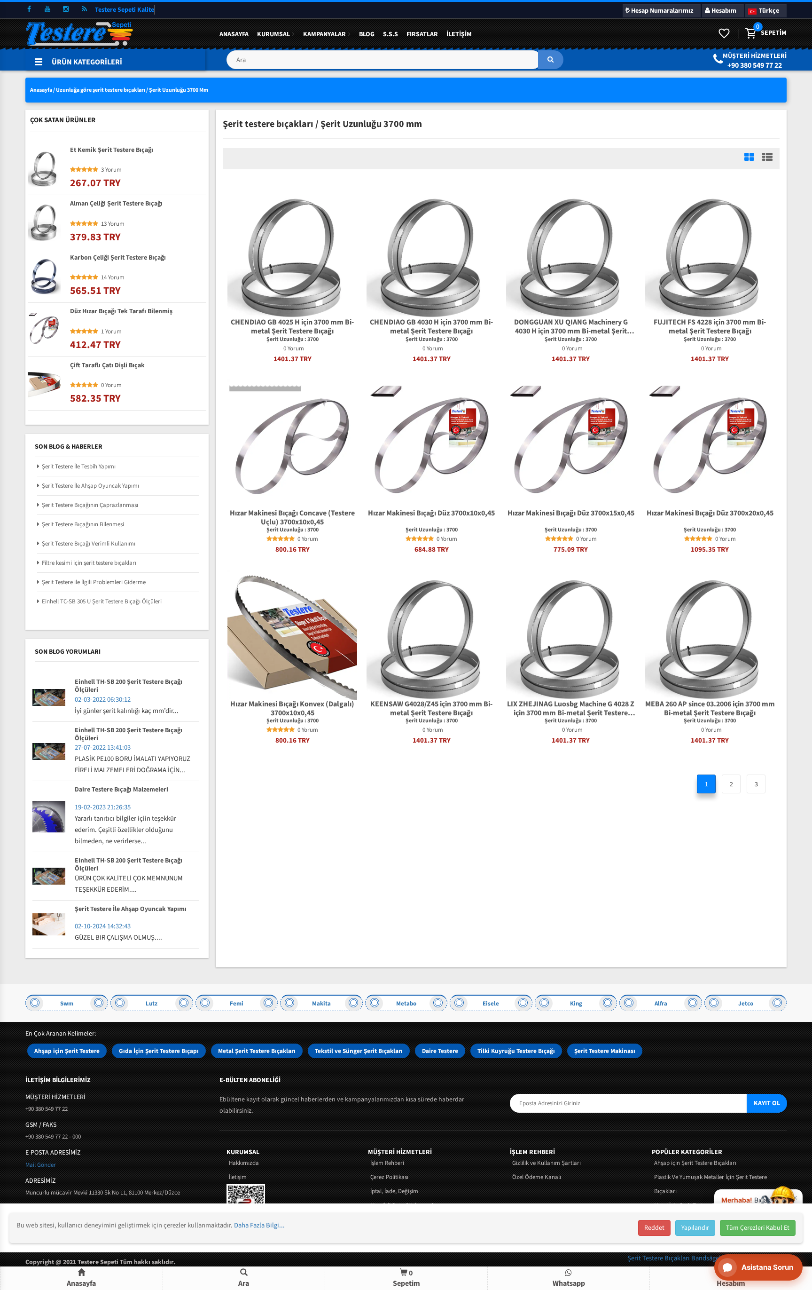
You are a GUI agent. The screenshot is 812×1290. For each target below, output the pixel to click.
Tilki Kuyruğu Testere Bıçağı (516, 1050)
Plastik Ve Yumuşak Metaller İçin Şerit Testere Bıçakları (710, 1184)
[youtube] (47, 9)
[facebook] (29, 9)
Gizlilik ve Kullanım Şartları (546, 1163)
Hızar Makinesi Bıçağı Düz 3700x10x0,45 (431, 513)
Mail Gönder (40, 1165)
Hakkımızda (244, 1163)
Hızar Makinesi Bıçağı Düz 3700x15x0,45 (571, 513)
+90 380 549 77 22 (754, 65)
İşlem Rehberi (387, 1163)
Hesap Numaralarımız (661, 11)
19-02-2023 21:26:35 (103, 807)
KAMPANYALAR (324, 34)
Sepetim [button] (406, 1278)
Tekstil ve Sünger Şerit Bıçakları (359, 1050)
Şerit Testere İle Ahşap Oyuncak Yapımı (90, 486)
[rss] (84, 9)
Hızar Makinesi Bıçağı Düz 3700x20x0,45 (710, 513)
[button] (394, 63)
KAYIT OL (767, 1103)
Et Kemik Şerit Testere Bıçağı (111, 150)
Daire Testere (440, 1050)
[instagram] (65, 9)
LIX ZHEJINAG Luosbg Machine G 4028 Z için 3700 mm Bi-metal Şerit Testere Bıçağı (570, 709)
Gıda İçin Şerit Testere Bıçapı (159, 1050)
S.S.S (390, 34)
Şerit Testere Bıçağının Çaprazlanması (90, 505)
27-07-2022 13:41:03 (103, 747)
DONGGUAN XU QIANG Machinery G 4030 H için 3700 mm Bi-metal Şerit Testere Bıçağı (571, 327)
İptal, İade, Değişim (394, 1191)
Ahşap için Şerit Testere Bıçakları (695, 1163)
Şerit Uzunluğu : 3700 (292, 339)
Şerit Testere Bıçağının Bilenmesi (83, 524)
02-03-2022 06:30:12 (103, 699)
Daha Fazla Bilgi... (259, 1225)
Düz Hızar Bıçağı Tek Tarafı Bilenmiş (121, 312)
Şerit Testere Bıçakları (659, 1258)
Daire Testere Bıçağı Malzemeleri (121, 790)
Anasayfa (234, 34)
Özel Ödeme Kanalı (536, 1177)
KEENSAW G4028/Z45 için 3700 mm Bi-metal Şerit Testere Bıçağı (431, 709)
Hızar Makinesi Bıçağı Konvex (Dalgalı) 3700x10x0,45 (292, 709)
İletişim (459, 34)
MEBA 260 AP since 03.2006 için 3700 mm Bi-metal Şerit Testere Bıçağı (710, 709)
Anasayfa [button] (81, 1283)
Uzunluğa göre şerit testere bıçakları (100, 90)
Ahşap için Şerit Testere (67, 1050)
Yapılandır (695, 1228)
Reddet (654, 1228)
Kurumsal (273, 34)
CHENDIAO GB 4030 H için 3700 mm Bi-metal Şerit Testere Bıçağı (431, 327)
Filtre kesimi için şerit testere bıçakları (89, 563)
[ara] (550, 59)
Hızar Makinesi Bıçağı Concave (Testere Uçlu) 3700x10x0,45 (292, 518)
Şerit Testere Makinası (604, 1050)
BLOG (367, 34)
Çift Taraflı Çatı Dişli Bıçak (107, 366)
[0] (750, 34)
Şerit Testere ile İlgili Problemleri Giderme (94, 582)
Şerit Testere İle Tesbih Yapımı (79, 466)
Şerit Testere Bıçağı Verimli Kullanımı (88, 543)
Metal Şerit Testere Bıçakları (257, 1050)
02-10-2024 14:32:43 (103, 926)
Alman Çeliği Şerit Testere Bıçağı (116, 204)
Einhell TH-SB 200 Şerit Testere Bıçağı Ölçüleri (128, 686)
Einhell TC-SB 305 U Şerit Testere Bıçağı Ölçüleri (102, 601)
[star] (269, 539)
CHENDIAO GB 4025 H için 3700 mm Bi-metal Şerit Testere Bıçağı (292, 327)
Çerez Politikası (389, 1177)
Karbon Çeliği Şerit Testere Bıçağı (118, 258)
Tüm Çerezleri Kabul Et (757, 1228)
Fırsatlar (422, 34)
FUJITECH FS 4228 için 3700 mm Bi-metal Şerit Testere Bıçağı (710, 327)
